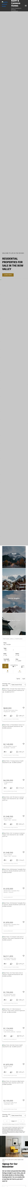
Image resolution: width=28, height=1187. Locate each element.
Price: (7, 644)
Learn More (8, 275)
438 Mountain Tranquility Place (11, 891)
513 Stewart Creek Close (10, 958)
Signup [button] (18, 678)
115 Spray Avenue (8, 783)
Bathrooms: (17, 655)
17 (15, 1121)
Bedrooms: (5, 655)
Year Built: (7, 660)
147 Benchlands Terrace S (10, 747)
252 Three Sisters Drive (9, 995)
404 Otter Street (8, 1067)
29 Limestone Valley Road (10, 1103)
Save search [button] (5, 666)
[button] (8, 275)
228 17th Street (10, 819)
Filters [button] (20, 671)
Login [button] (23, 678)
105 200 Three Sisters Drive (11, 710)
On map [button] (7, 671)
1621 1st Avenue (10, 855)
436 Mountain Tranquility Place (11, 925)
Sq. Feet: (18, 660)
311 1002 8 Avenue (12, 1031)
